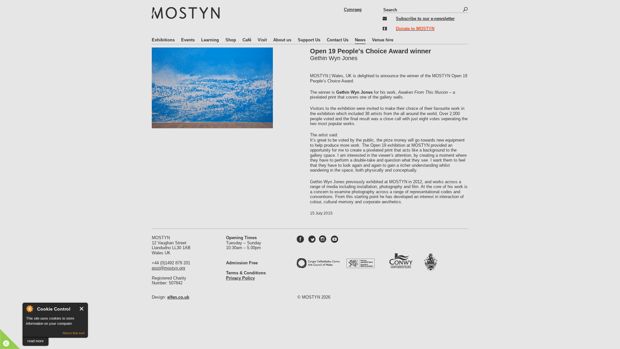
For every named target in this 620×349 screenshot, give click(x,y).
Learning (210, 39)
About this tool (73, 333)
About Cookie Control (29, 308)
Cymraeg (353, 9)
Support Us (309, 39)
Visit (262, 39)
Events (188, 39)
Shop (230, 39)
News (360, 39)
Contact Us (337, 39)
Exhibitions (163, 39)
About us (282, 39)
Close (82, 309)
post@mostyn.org (168, 268)
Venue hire (382, 39)
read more (35, 341)
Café (247, 39)
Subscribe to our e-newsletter (425, 18)
